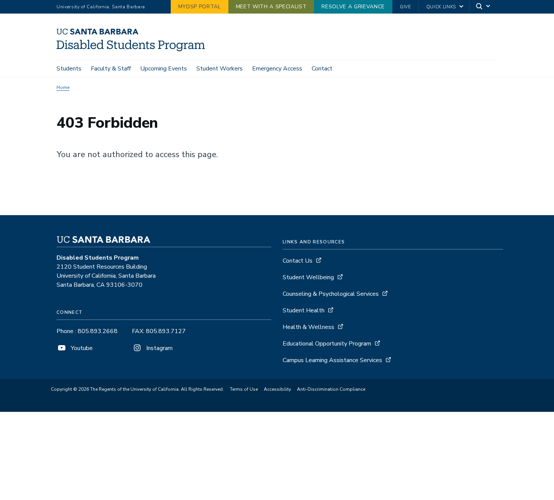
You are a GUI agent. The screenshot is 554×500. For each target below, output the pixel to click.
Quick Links (441, 7)
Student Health (303, 310)
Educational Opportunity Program (327, 343)
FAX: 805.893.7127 (159, 331)
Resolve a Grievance (353, 6)
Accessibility (277, 389)
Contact (322, 68)
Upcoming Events (163, 68)
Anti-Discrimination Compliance (331, 389)
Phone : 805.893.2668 (87, 331)
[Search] (483, 7)
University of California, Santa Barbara (101, 7)
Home (63, 87)
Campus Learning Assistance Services (332, 360)
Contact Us (297, 261)
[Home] (134, 49)
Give (405, 7)
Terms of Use (244, 389)
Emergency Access (277, 68)
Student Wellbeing (308, 277)
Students (69, 68)
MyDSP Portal (199, 6)
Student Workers (219, 68)
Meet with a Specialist (271, 6)
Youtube (81, 348)
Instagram (159, 348)
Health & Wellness (308, 327)
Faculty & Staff (111, 68)
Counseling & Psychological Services (331, 294)
